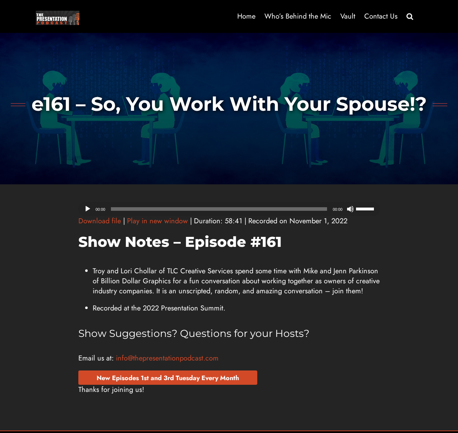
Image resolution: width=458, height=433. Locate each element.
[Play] (87, 209)
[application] (229, 209)
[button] (409, 16)
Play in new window (157, 221)
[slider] (366, 208)
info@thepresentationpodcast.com (167, 358)
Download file (99, 221)
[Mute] (350, 209)
